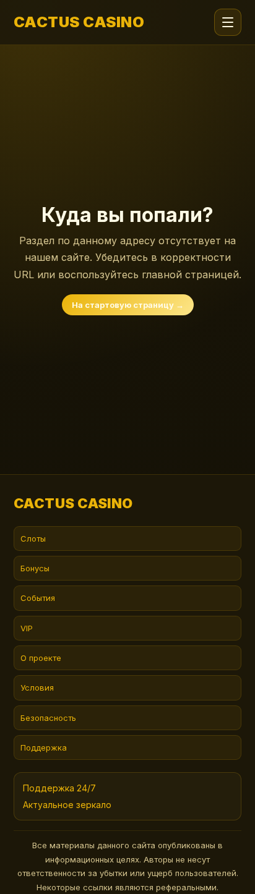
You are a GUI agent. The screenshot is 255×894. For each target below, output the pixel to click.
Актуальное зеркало (67, 804)
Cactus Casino (79, 22)
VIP (26, 628)
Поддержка (43, 747)
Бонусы (35, 568)
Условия (37, 687)
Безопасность (48, 718)
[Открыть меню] (227, 22)
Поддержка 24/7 (59, 788)
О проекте (40, 658)
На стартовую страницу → (128, 305)
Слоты (33, 538)
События (37, 598)
